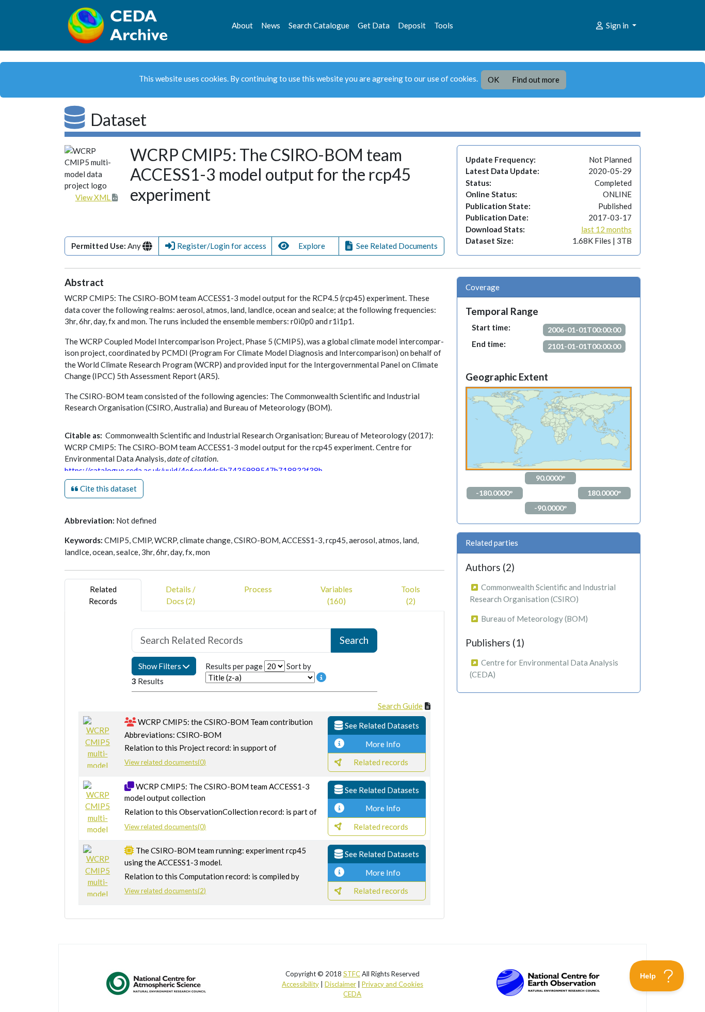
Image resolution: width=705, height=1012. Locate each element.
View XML (93, 197)
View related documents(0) (165, 762)
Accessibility (300, 984)
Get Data (374, 25)
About (242, 25)
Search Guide (400, 705)
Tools (443, 25)
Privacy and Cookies (392, 984)
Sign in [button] (617, 25)
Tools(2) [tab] (410, 595)
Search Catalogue (319, 25)
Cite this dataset (107, 488)
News (270, 25)
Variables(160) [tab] (336, 595)
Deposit (412, 25)
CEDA (352, 994)
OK (493, 79)
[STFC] (548, 981)
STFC (351, 974)
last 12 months (606, 229)
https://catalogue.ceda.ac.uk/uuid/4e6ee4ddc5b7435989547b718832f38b (194, 470)
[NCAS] (157, 983)
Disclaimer (340, 984)
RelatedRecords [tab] (103, 595)
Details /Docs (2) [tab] (181, 595)
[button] (215, 246)
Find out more (535, 79)
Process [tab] (258, 589)
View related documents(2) (165, 891)
